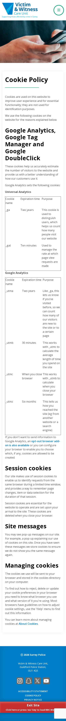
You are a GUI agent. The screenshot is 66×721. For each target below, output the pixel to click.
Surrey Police (38, 654)
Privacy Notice (33, 699)
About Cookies (28, 624)
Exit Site (33, 707)
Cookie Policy (33, 695)
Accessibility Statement (33, 691)
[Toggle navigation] (58, 10)
